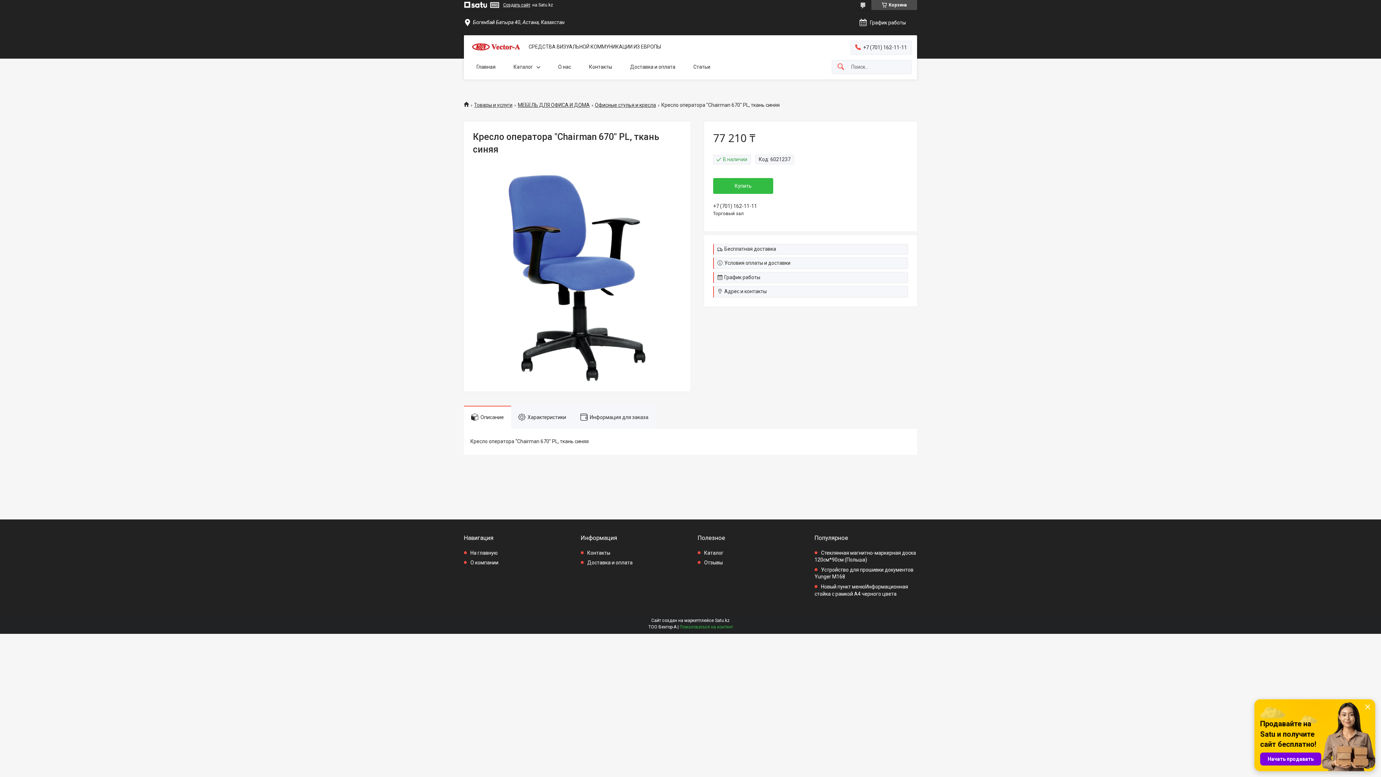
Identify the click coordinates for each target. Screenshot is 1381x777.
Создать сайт (516, 5)
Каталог (523, 67)
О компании (484, 562)
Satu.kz (722, 620)
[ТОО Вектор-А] (496, 47)
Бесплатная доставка (750, 249)
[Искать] (841, 67)
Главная (486, 67)
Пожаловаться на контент (706, 627)
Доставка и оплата (652, 67)
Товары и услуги (493, 105)
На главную (484, 553)
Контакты (600, 67)
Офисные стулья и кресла (625, 105)
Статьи (701, 67)
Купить (743, 186)
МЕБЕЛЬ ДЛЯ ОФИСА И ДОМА (554, 105)
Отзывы (713, 562)
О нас (564, 67)
